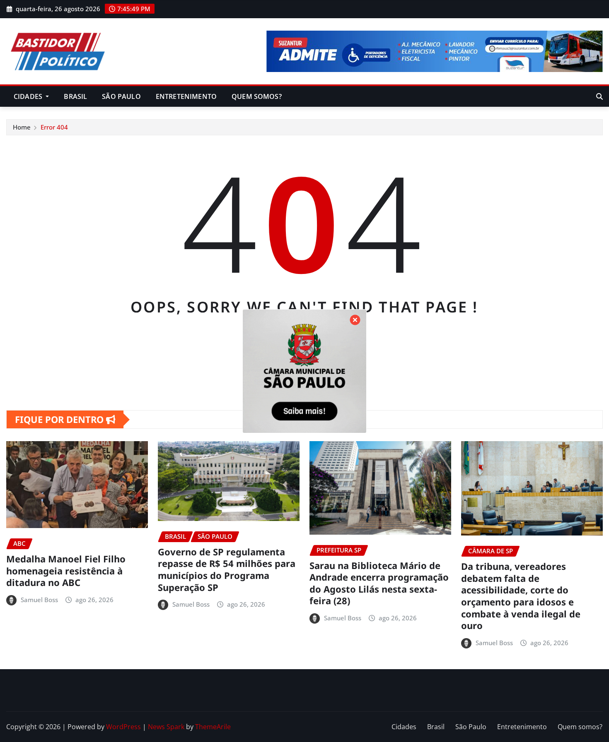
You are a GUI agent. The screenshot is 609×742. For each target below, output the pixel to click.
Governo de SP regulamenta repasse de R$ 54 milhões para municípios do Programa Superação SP (226, 569)
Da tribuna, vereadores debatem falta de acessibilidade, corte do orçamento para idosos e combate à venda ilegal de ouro (520, 596)
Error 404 (54, 127)
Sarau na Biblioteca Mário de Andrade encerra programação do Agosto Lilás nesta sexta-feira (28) (379, 583)
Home (22, 127)
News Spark (166, 726)
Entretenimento (186, 96)
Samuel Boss (39, 600)
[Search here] (599, 96)
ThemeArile (213, 726)
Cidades (29, 96)
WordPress (123, 726)
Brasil (75, 96)
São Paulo (121, 96)
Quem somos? (257, 96)
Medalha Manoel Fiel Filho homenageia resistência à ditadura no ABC (66, 570)
